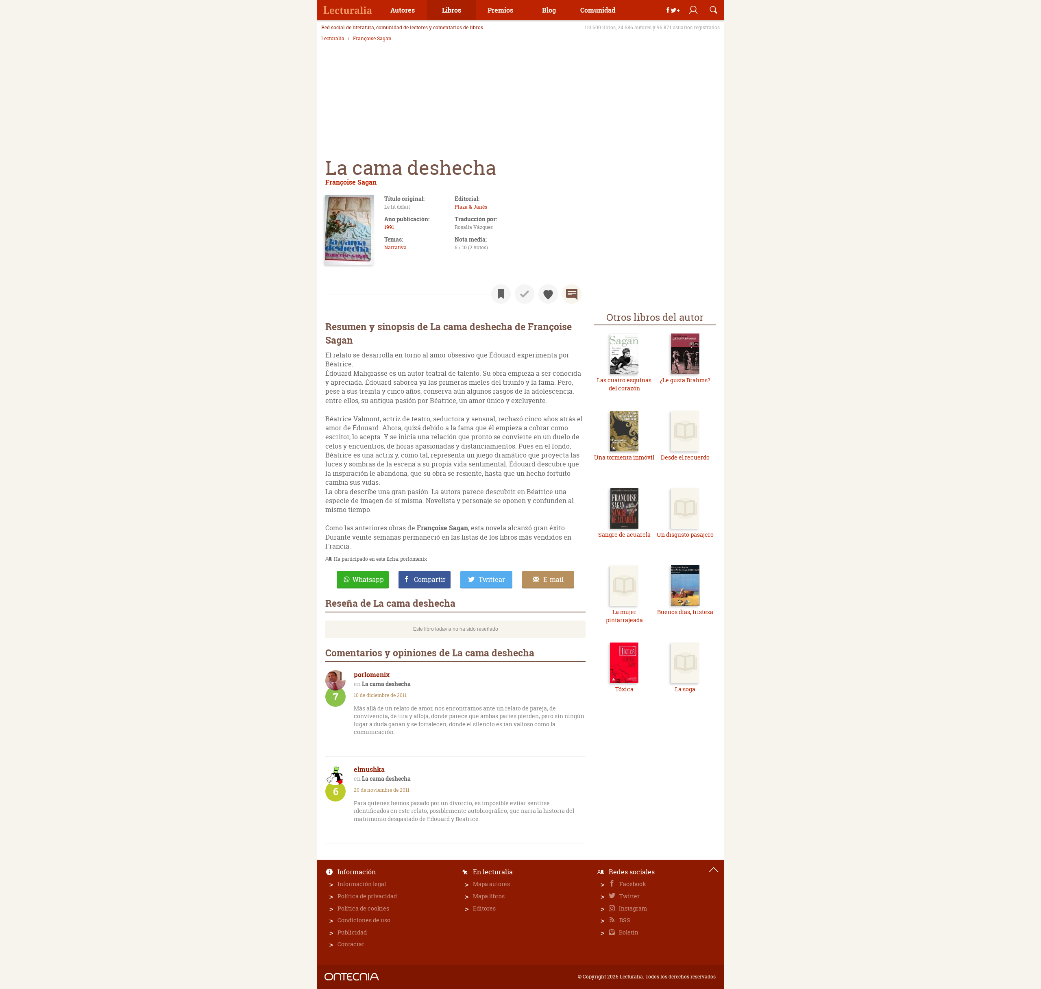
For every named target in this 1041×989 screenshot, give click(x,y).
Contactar (351, 944)
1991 (389, 227)
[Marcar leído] (524, 294)
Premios (500, 10)
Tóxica (624, 689)
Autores (402, 10)
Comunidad (597, 10)
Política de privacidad (367, 896)
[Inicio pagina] (713, 870)
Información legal (362, 884)
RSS (624, 920)
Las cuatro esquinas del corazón (624, 384)
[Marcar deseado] (548, 294)
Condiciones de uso (364, 920)
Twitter (629, 896)
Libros (451, 10)
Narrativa (395, 247)
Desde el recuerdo (685, 457)
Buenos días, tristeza (685, 612)
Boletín (628, 932)
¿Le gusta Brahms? (685, 380)
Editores (484, 908)
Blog (549, 10)
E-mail (553, 579)
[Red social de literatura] (347, 10)
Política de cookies (363, 908)
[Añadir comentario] (571, 294)
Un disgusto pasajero (685, 534)
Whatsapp (368, 579)
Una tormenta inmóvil (624, 457)
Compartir (430, 579)
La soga (685, 689)
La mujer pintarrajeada (624, 616)
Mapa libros (489, 896)
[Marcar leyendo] (501, 294)
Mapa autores (491, 884)
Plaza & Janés (471, 206)
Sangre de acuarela (624, 534)
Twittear (492, 579)
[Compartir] (673, 10)
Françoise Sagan (372, 38)
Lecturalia (332, 38)
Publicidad (352, 932)
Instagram (632, 908)
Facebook (632, 884)
